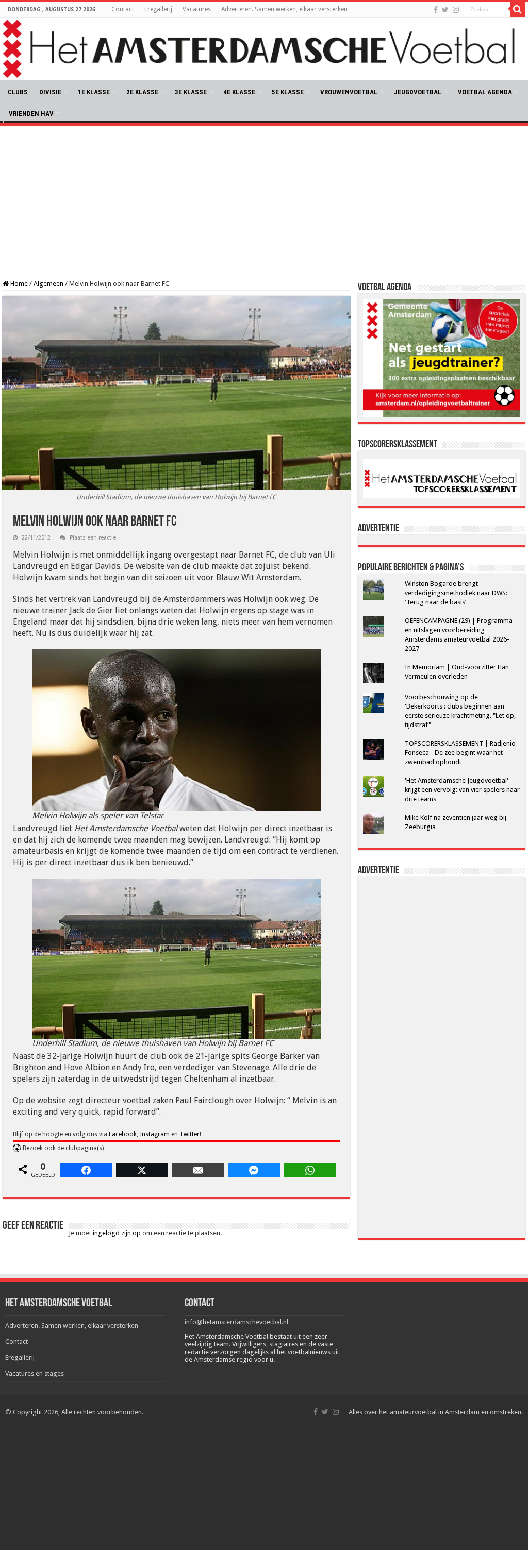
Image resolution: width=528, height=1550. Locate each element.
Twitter (189, 1134)
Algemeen (48, 284)
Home (18, 284)
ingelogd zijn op (117, 1233)
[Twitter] (445, 10)
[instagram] (456, 10)
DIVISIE (50, 92)
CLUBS (18, 92)
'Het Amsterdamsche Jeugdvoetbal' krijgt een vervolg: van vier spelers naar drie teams (462, 790)
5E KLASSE (288, 92)
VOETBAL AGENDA (485, 92)
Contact (122, 9)
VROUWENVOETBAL (348, 92)
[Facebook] (436, 10)
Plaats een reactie (93, 537)
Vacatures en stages (34, 1373)
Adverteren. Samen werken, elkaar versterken (284, 9)
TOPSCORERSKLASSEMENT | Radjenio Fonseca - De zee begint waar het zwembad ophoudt (460, 752)
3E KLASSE (191, 92)
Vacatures (197, 9)
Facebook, (123, 1134)
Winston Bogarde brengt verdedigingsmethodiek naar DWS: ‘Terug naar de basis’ (456, 593)
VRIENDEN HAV (31, 113)
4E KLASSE (239, 92)
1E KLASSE (94, 92)
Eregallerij (158, 9)
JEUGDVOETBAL (417, 92)
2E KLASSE (142, 92)
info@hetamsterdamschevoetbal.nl (236, 1322)
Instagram (155, 1134)
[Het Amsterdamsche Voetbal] (264, 49)
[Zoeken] (517, 9)
